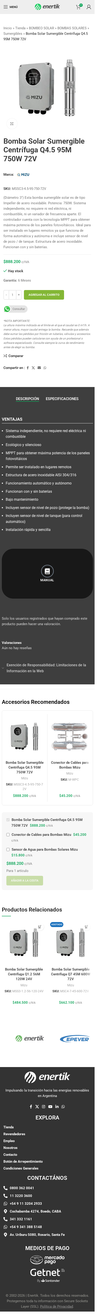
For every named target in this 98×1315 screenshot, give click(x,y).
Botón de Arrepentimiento (23, 1161)
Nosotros (10, 1148)
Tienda (20, 28)
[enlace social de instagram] (44, 1106)
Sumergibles (12, 34)
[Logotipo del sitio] (47, 7)
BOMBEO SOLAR (41, 28)
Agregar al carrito (43, 294)
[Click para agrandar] (12, 123)
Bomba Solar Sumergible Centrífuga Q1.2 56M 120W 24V (24, 974)
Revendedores (14, 1134)
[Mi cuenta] (88, 6)
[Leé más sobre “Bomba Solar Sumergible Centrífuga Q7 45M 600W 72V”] (86, 927)
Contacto (10, 1155)
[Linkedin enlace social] (57, 1106)
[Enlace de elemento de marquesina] (23, 1038)
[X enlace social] (33, 368)
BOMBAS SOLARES (72, 28)
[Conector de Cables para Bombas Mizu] (70, 736)
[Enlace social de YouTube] (50, 1106)
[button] (40, 927)
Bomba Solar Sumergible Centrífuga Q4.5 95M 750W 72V (25, 767)
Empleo (9, 1141)
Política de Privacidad (56, 1306)
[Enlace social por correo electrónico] (39, 368)
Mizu (24, 778)
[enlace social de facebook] (27, 368)
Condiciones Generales (21, 1168)
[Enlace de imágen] (47, 1260)
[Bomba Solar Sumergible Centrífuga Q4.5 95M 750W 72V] (24, 736)
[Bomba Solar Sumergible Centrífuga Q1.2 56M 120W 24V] (24, 942)
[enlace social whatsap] (45, 368)
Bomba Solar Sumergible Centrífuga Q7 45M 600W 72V (70, 974)
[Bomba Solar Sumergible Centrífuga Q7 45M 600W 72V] (71, 942)
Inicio (7, 28)
